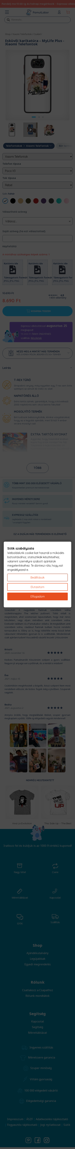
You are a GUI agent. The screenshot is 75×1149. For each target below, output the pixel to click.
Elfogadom (38, 596)
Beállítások (37, 577)
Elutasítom (37, 587)
